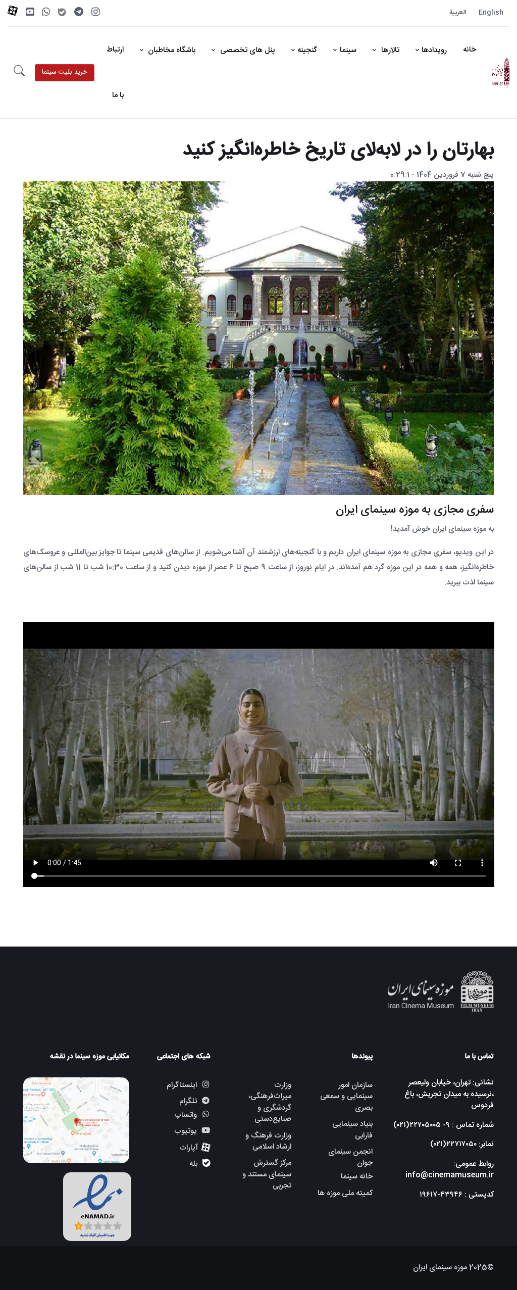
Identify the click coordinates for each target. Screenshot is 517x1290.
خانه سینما (356, 1177)
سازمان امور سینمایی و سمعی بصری (346, 1096)
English (491, 12)
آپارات (188, 1148)
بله (193, 1164)
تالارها (389, 50)
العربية (458, 12)
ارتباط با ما (115, 72)
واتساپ (185, 1115)
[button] (19, 73)
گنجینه (307, 50)
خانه (469, 49)
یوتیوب (185, 1131)
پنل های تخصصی (246, 50)
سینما (348, 50)
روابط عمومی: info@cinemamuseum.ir (449, 1170)
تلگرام (188, 1101)
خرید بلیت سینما (64, 72)
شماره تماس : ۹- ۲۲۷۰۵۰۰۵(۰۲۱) (443, 1125)
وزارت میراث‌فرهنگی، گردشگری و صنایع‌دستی (269, 1102)
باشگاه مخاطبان (170, 50)
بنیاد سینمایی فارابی (352, 1130)
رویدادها (434, 50)
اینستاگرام (182, 1085)
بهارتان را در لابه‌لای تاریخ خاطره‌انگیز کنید (338, 150)
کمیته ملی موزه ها (345, 1193)
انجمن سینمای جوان (350, 1158)
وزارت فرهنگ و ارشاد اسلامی (268, 1141)
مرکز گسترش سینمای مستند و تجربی (266, 1174)
